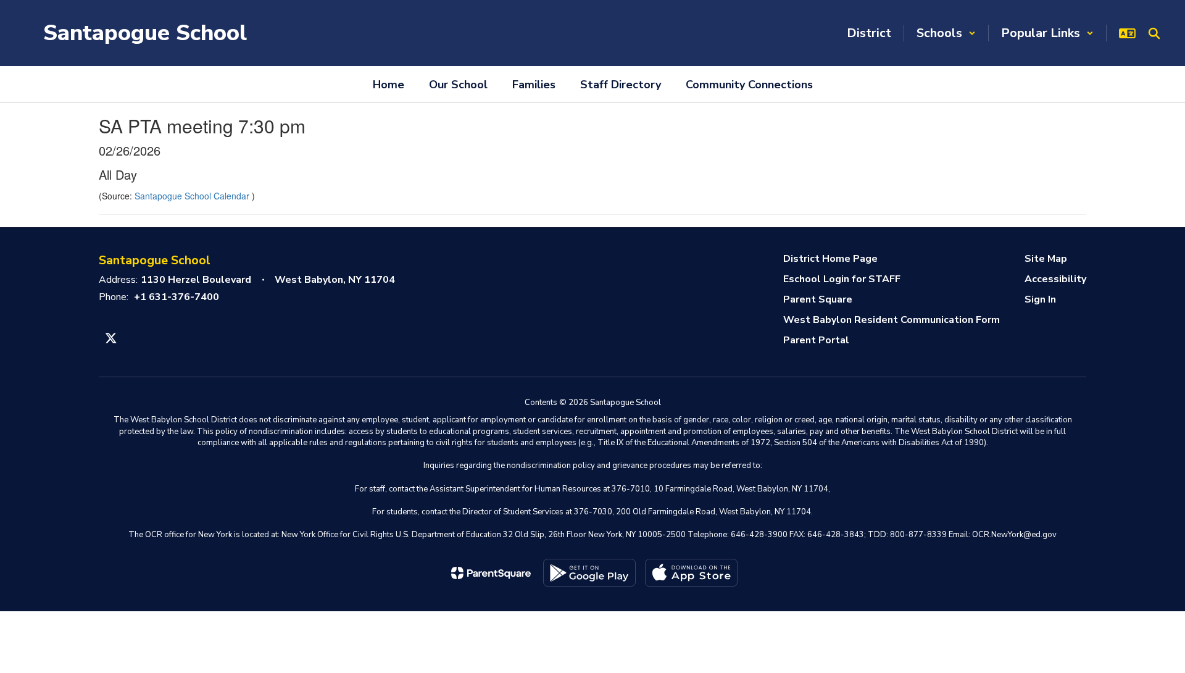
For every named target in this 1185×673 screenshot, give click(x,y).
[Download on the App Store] (691, 573)
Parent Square (817, 299)
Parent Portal (816, 340)
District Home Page (830, 258)
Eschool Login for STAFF (841, 279)
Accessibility (1055, 279)
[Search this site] (1154, 33)
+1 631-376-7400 (176, 297)
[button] (946, 33)
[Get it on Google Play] (589, 573)
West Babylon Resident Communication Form (891, 320)
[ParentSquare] (491, 573)
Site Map (1046, 258)
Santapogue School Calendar (193, 196)
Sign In (1040, 299)
